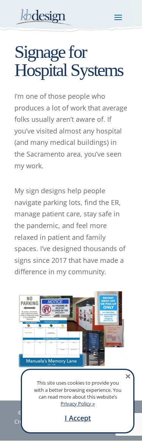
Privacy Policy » (78, 403)
